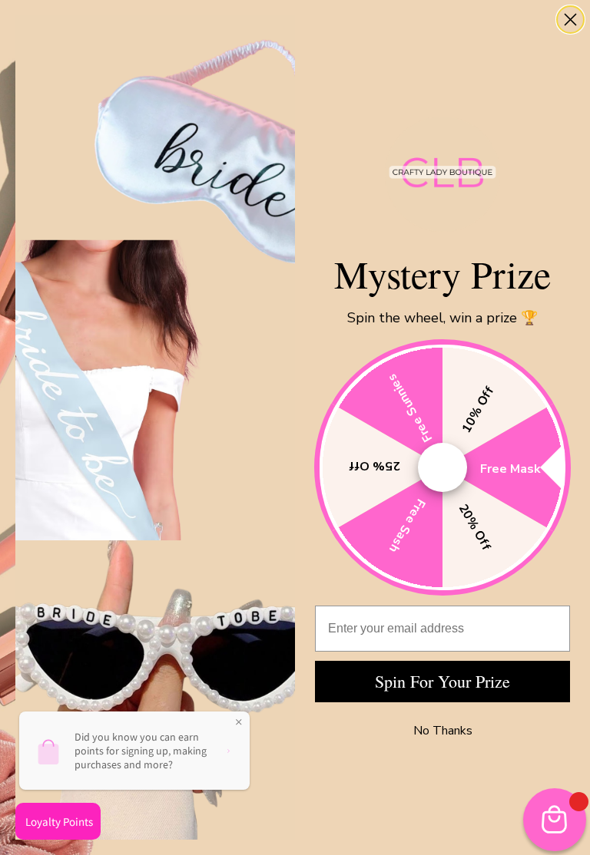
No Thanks (442, 730)
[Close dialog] (570, 19)
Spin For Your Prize (442, 681)
